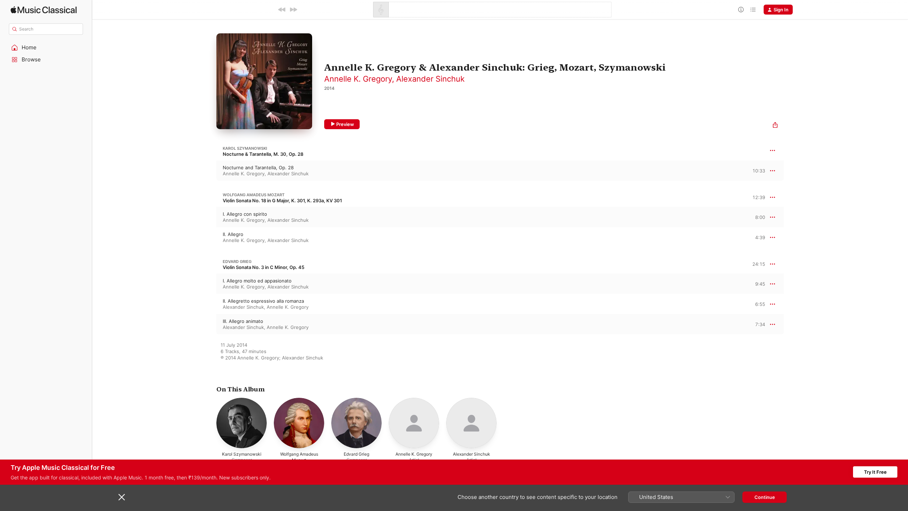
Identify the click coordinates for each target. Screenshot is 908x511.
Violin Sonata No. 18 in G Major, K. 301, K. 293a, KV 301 (282, 200)
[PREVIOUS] (282, 9)
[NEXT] (293, 9)
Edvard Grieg (237, 261)
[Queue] (753, 10)
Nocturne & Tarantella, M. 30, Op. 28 (263, 154)
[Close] (121, 497)
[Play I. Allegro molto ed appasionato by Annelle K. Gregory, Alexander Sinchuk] (209, 284)
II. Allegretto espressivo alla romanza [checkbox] (263, 301)
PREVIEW (757, 170)
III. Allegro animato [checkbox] (243, 321)
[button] (46, 47)
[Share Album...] (775, 125)
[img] (44, 10)
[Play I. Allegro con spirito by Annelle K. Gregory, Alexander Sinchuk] (209, 217)
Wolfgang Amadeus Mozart (253, 194)
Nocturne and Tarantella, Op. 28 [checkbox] (258, 167)
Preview (345, 124)
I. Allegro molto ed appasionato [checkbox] (257, 281)
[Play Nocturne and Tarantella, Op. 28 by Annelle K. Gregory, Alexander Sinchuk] (209, 171)
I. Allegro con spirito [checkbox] (245, 214)
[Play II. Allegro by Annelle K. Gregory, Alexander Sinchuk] (209, 237)
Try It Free (875, 472)
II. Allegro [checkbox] (233, 234)
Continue (764, 497)
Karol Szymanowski (245, 148)
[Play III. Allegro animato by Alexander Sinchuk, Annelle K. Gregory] (209, 324)
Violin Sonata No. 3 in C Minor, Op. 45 (263, 267)
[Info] (741, 10)
